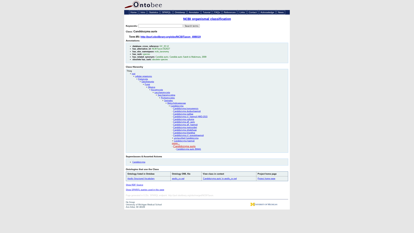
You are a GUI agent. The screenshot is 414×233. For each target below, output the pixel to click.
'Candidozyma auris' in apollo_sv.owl (220, 178)
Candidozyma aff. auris (184, 122)
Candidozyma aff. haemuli (185, 124)
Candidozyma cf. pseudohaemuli (188, 135)
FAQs (217, 12)
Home (134, 12)
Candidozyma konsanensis (185, 108)
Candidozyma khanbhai (184, 133)
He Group (130, 202)
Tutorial (206, 12)
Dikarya (151, 87)
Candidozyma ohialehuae (185, 130)
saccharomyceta (162, 92)
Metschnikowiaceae (176, 103)
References (230, 12)
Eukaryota (143, 79)
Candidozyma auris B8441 (188, 149)
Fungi (147, 84)
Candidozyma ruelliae (183, 114)
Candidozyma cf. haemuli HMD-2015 (190, 116)
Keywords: (132, 26)
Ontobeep (180, 12)
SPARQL (166, 12)
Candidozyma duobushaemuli (187, 111)
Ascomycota (157, 90)
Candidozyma (177, 106)
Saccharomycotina (166, 95)
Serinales (168, 100)
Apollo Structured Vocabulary (141, 178)
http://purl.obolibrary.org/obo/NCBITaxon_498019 (171, 36)
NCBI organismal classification (207, 19)
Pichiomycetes (168, 98)
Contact (253, 12)
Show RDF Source (134, 185)
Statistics (153, 12)
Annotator (194, 12)
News (281, 12)
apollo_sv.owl (178, 178)
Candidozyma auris (184, 146)
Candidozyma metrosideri (185, 127)
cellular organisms (143, 76)
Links (242, 12)
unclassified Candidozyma (186, 138)
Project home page (266, 178)
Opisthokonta (148, 81)
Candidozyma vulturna (183, 119)
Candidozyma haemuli (184, 141)
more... (176, 143)
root (133, 73)
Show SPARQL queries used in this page (145, 190)
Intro (143, 12)
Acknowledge (267, 12)
